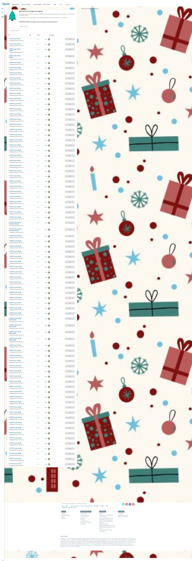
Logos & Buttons (84, 521)
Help (55, 4)
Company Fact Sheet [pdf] (106, 518)
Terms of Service (74, 506)
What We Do (15, 4)
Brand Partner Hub (123, 515)
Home (63, 513)
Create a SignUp (26, 4)
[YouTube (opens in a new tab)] (126, 504)
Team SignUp (102, 516)
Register (68, 4)
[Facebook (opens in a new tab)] (130, 504)
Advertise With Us (67, 507)
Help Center (83, 513)
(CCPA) (90, 506)
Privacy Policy (84, 506)
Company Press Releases (106, 515)
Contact (102, 506)
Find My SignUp (37, 4)
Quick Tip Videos (84, 515)
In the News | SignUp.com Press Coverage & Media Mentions (106, 521)
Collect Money (84, 516)
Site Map (96, 506)
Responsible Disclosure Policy (107, 525)
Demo (74, 507)
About (101, 513)
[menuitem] (15, 4)
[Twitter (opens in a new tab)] (123, 504)
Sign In (61, 4)
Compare (82, 518)
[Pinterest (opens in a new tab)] (133, 504)
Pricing (82, 519)
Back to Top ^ (65, 506)
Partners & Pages (103, 524)
